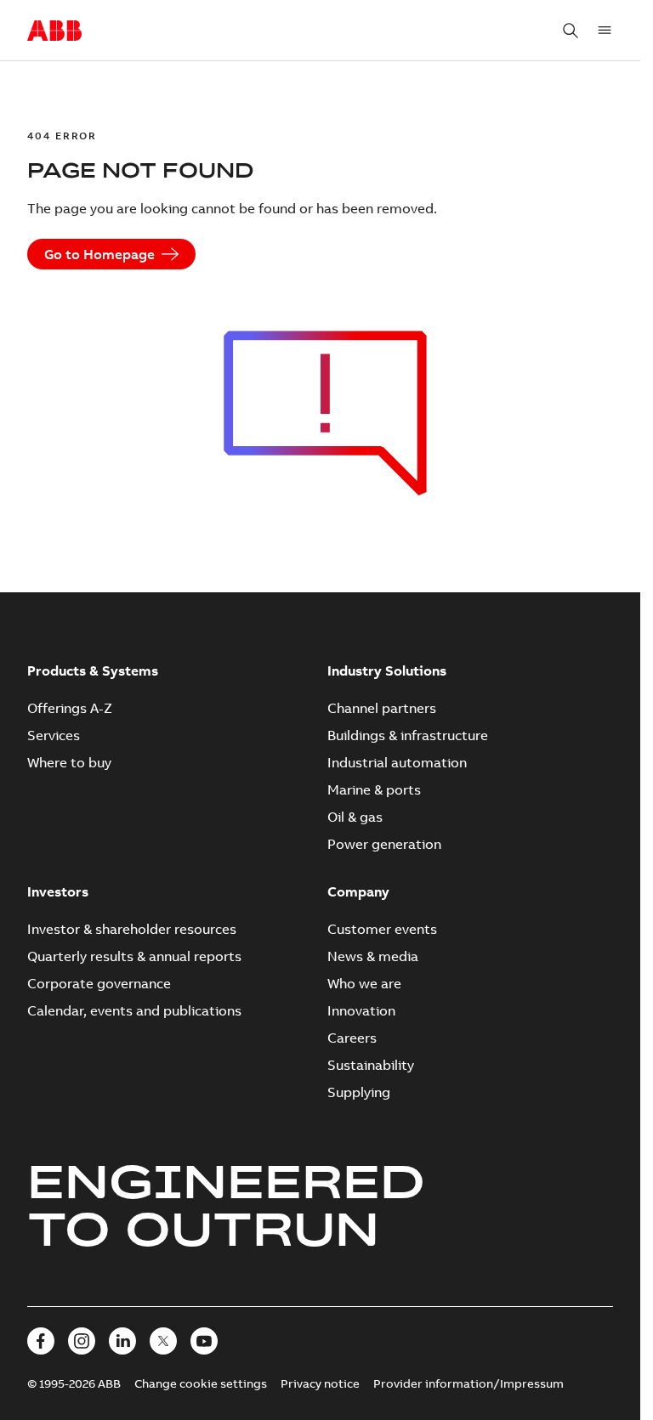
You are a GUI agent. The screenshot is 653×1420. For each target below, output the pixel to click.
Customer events (382, 928)
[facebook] (40, 1341)
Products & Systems (92, 670)
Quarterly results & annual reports (134, 956)
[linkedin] (122, 1341)
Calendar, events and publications (134, 1010)
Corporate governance (99, 983)
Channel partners (381, 707)
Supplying (358, 1091)
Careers (352, 1037)
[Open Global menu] (604, 30)
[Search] (570, 30)
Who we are (364, 983)
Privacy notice (320, 1383)
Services (53, 735)
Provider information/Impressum (468, 1383)
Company (358, 891)
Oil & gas (355, 816)
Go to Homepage (99, 254)
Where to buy (69, 762)
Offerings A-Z (69, 707)
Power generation (384, 843)
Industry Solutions (386, 670)
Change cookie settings (200, 1383)
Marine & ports (374, 789)
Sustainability (370, 1064)
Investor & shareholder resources (131, 928)
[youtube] (204, 1341)
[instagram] (81, 1341)
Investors (57, 891)
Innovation (361, 1010)
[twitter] (163, 1341)
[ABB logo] (54, 31)
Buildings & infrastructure (407, 735)
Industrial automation (397, 762)
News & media (372, 956)
